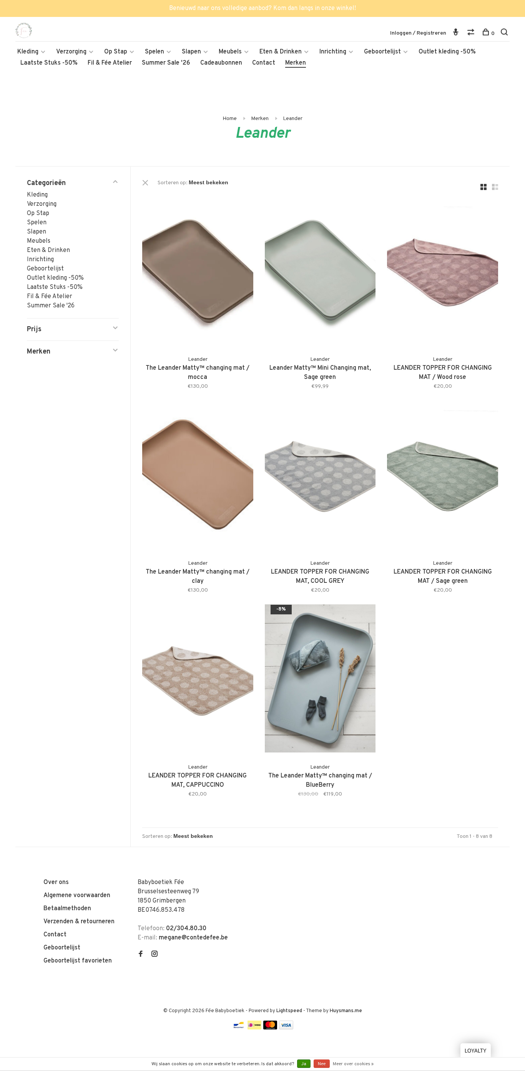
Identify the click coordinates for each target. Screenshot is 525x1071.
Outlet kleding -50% (447, 52)
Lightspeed (289, 1011)
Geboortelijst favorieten (77, 961)
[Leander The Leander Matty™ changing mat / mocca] (197, 272)
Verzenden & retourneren (79, 922)
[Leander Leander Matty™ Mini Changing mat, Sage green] (320, 272)
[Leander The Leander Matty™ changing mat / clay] (197, 476)
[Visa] (286, 1028)
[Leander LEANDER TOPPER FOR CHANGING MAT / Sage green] (442, 476)
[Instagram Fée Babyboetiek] (154, 955)
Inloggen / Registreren (418, 33)
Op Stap (115, 52)
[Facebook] (141, 955)
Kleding (27, 52)
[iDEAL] (254, 1028)
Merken (295, 63)
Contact (263, 63)
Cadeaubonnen (221, 63)
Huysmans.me (346, 1011)
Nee (322, 1064)
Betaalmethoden (67, 909)
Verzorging (71, 52)
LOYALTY (476, 1051)
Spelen (154, 52)
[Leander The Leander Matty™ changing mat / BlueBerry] (320, 680)
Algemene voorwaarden (76, 895)
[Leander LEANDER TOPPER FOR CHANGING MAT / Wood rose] (442, 272)
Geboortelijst (382, 52)
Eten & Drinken (280, 52)
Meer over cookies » (353, 1064)
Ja (303, 1064)
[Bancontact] (239, 1028)
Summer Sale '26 (166, 63)
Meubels (230, 52)
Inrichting (332, 52)
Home (230, 118)
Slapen (191, 52)
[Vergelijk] (471, 33)
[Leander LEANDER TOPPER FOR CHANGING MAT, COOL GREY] (320, 476)
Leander (292, 118)
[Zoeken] (505, 33)
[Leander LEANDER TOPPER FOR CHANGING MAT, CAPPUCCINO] (197, 680)
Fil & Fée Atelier (110, 63)
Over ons (56, 882)
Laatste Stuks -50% (49, 63)
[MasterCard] (270, 1028)
